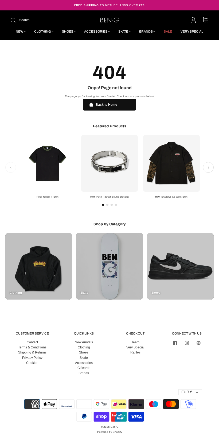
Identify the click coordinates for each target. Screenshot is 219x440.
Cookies (32, 363)
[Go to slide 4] (116, 205)
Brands (146, 31)
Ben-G (115, 426)
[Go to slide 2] (107, 205)
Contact (32, 342)
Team (135, 342)
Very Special (192, 31)
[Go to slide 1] (103, 205)
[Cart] (205, 20)
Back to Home (106, 105)
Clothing (42, 31)
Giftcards (83, 368)
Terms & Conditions (32, 347)
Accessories (95, 31)
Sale (168, 31)
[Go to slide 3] (112, 205)
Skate (123, 31)
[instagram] (187, 343)
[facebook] (175, 343)
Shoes (67, 31)
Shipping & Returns (32, 352)
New (19, 31)
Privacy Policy (32, 358)
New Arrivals (84, 342)
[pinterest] (199, 343)
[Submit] (47, 20)
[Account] (193, 20)
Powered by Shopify (109, 431)
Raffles (135, 352)
